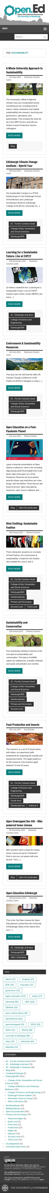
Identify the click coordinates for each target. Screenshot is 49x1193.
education (26, 985)
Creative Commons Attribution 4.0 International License (24, 1168)
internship (11, 1002)
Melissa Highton (30, 436)
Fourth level (16, 801)
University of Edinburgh (13, 1167)
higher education (15, 996)
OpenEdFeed (14, 1019)
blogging (28, 979)
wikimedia (27, 1041)
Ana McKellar (29, 729)
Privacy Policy (16, 1179)
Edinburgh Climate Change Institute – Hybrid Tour (21, 164)
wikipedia (11, 1047)
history (37, 996)
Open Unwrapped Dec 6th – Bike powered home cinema (24, 823)
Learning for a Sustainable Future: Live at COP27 (21, 254)
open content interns (16, 1013)
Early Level (13, 1122)
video (9, 1041)
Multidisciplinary (13, 1108)
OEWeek (11, 1007)
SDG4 (10, 1030)
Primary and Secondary (21, 602)
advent (10, 979)
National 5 (33, 806)
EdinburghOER (17, 236)
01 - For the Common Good (23, 224)
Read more (14, 135)
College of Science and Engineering (21, 321)
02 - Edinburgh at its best (22, 315)
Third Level (32, 607)
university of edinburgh (17, 1036)
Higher (11, 1131)
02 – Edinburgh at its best (17, 1064)
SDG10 (27, 1030)
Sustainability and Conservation (17, 624)
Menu (4, 28)
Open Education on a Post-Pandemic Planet (21, 429)
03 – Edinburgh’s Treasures (18, 1067)
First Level (12, 1125)
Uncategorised (12, 1144)
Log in (6, 1157)
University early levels (15, 1147)
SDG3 (35, 1024)
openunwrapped (14, 1024)
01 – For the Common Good (18, 1061)
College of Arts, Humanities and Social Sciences (23, 230)
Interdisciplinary (18, 597)
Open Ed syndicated (28, 508)
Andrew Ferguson (33, 532)
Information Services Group (20, 1098)
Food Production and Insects (22, 725)
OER (30, 1002)
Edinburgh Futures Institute (20, 1095)
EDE (9, 985)
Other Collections (18, 957)
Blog (13, 146)
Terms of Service (32, 1179)
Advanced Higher (15, 1118)
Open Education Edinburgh (21, 893)
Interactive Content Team (31, 1172)
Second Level (17, 607)
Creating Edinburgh (14, 1073)
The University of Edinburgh (33, 1174)
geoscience (12, 990)
